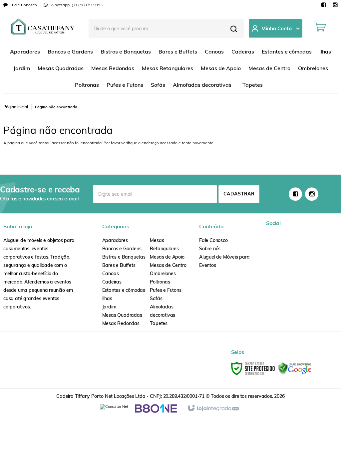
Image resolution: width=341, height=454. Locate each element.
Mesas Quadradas (122, 315)
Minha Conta (276, 28)
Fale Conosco (24, 4)
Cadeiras (112, 282)
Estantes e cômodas (123, 290)
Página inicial (15, 106)
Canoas (110, 274)
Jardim (109, 307)
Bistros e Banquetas (124, 257)
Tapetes (159, 323)
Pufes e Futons (165, 290)
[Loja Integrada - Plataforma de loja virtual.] (212, 408)
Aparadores (115, 240)
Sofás (156, 298)
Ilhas (107, 298)
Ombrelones (162, 274)
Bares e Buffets (119, 265)
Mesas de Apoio (167, 257)
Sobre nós (209, 249)
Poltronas (160, 282)
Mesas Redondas (121, 323)
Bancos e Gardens (122, 249)
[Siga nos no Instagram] (335, 5)
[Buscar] (234, 29)
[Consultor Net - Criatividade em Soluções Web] (114, 408)
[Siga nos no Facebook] (323, 5)
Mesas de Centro (168, 265)
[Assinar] (238, 194)
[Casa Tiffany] (42, 28)
